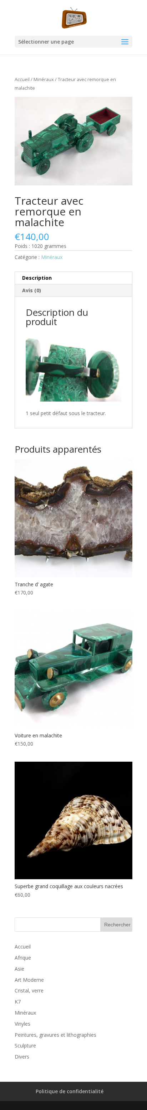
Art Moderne (29, 979)
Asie (19, 968)
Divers (22, 1056)
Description (37, 277)
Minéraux (44, 79)
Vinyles (22, 1023)
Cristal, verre (29, 990)
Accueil (22, 79)
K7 (18, 1001)
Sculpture (25, 1045)
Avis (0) (31, 290)
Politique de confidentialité (69, 1091)
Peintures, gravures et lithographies (55, 1034)
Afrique (23, 957)
